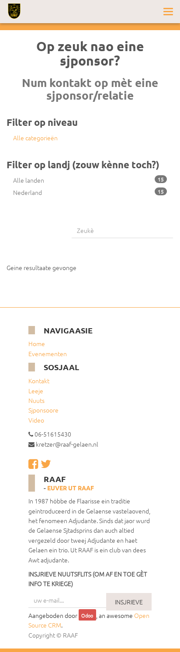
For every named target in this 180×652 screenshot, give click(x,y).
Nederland (88, 192)
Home (36, 343)
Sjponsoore (43, 410)
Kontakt (38, 380)
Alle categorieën (35, 137)
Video (36, 420)
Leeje (35, 390)
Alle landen (88, 180)
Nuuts (36, 400)
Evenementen (47, 353)
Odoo (87, 615)
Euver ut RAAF (70, 488)
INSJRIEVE (129, 601)
